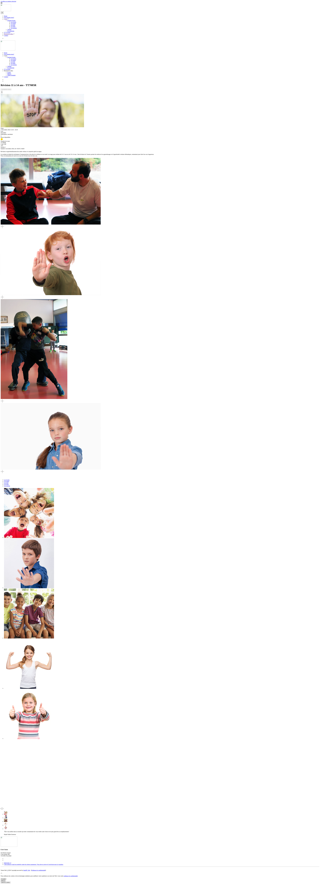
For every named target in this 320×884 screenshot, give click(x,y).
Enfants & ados (11, 20)
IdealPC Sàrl (26, 870)
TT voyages (7, 32)
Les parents (14, 28)
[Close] (2, 13)
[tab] (5, 814)
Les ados (13, 26)
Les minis (13, 23)
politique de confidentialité (71, 876)
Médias (9, 73)
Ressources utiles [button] (8, 34)
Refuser (3, 880)
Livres (9, 72)
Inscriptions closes (6, 89)
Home (5, 16)
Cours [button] (6, 19)
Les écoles (13, 22)
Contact (6, 35)
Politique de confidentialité (39, 870)
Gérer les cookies (5, 882)
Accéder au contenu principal (8, 1)
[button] (160, 3)
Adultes (9, 29)
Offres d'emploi (11, 75)
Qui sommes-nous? (9, 17)
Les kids (13, 25)
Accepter (3, 879)
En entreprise (10, 31)
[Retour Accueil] (6, 10)
